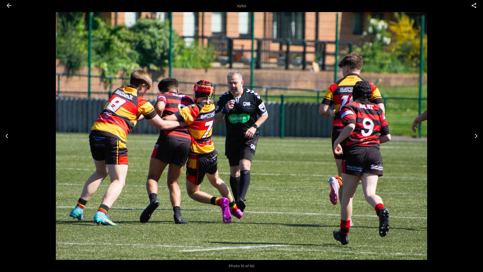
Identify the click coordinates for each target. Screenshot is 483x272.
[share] (474, 6)
